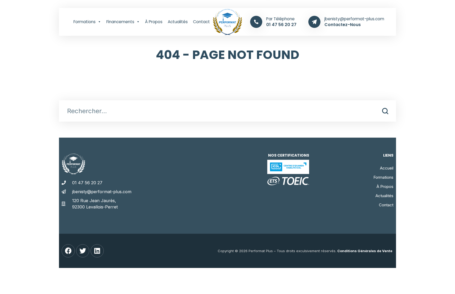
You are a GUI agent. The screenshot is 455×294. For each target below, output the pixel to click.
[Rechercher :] (227, 111)
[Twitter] (82, 250)
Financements (120, 21)
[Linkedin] (97, 250)
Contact (201, 21)
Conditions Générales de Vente (364, 251)
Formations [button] (84, 21)
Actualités (178, 21)
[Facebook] (68, 250)
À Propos (153, 21)
